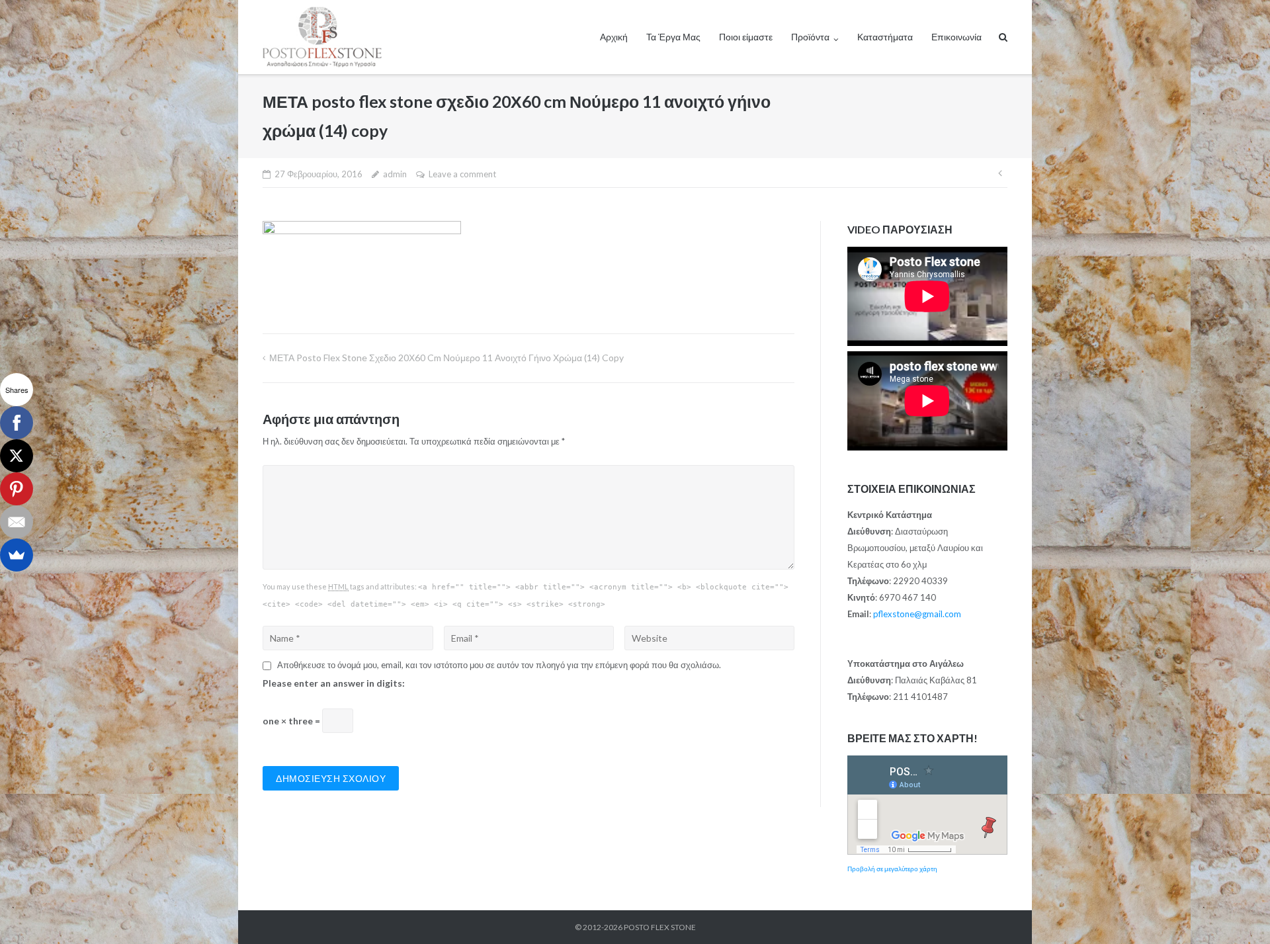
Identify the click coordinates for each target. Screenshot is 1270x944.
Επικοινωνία (956, 36)
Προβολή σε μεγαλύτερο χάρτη (892, 869)
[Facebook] (16, 422)
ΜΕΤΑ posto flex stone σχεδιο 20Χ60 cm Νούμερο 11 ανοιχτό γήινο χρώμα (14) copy (446, 357)
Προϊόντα (810, 36)
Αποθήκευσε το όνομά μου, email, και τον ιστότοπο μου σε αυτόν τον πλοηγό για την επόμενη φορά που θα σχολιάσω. (499, 665)
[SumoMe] (16, 555)
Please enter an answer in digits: (334, 683)
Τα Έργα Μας (673, 36)
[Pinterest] (16, 488)
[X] (16, 455)
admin (395, 174)
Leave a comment (462, 174)
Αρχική (614, 36)
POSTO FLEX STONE (660, 927)
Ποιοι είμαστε (746, 36)
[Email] (16, 521)
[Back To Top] (1237, 912)
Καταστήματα (885, 36)
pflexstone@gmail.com (917, 614)
